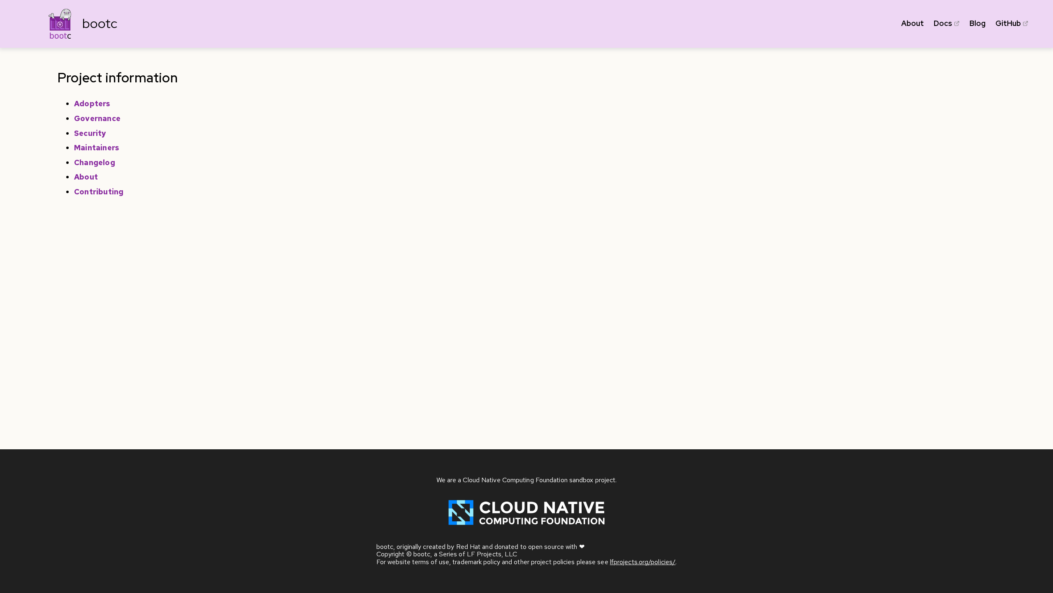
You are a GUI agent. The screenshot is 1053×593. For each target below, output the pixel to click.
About (912, 23)
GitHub (1008, 23)
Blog (978, 23)
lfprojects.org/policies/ (642, 562)
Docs (943, 23)
